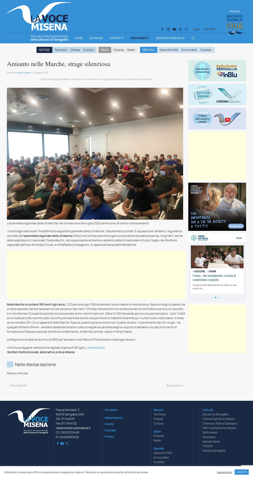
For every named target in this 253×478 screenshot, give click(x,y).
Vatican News (211, 441)
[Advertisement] (96, 275)
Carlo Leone (24, 72)
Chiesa (75, 50)
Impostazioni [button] (224, 472)
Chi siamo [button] (96, 38)
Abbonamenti (139, 38)
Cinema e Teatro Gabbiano (219, 423)
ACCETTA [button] (242, 472)
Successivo (174, 385)
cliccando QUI (95, 348)
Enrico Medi (189, 50)
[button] (193, 38)
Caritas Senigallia (213, 451)
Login (196, 29)
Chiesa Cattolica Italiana (218, 419)
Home (79, 38)
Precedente (19, 385)
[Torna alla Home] (39, 15)
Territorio (61, 50)
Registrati (209, 29)
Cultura (88, 50)
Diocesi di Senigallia (170, 38)
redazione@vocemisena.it (73, 428)
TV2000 (207, 446)
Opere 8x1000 (169, 50)
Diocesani (208, 437)
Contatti (116, 38)
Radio (131, 50)
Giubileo (205, 50)
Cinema (119, 50)
